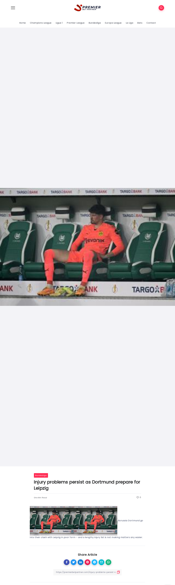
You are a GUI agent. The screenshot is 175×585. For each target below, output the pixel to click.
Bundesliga (41, 475)
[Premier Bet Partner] (87, 7)
